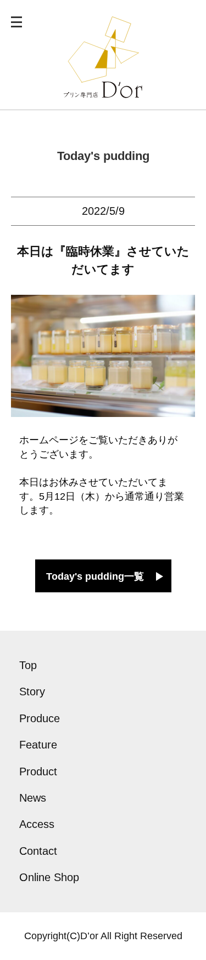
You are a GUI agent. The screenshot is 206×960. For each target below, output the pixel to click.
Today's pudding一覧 (95, 576)
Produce (39, 718)
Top (28, 665)
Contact (38, 851)
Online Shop (49, 877)
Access (36, 824)
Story (32, 691)
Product (38, 771)
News (32, 798)
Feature (38, 745)
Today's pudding (103, 156)
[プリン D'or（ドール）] (103, 91)
